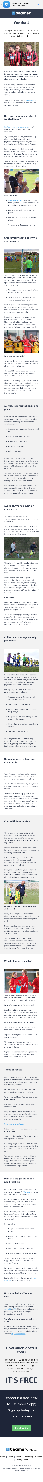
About (18, 1457)
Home (2, 1457)
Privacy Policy (22, 1460)
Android (7, 1309)
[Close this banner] (1, 4)
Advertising (28, 1457)
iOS (14, 1309)
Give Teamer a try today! (14, 1124)
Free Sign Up (21, 1428)
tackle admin (31, 100)
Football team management (16, 127)
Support (38, 1457)
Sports (10, 1457)
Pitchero (26, 1192)
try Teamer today (18, 1334)
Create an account (16, 200)
